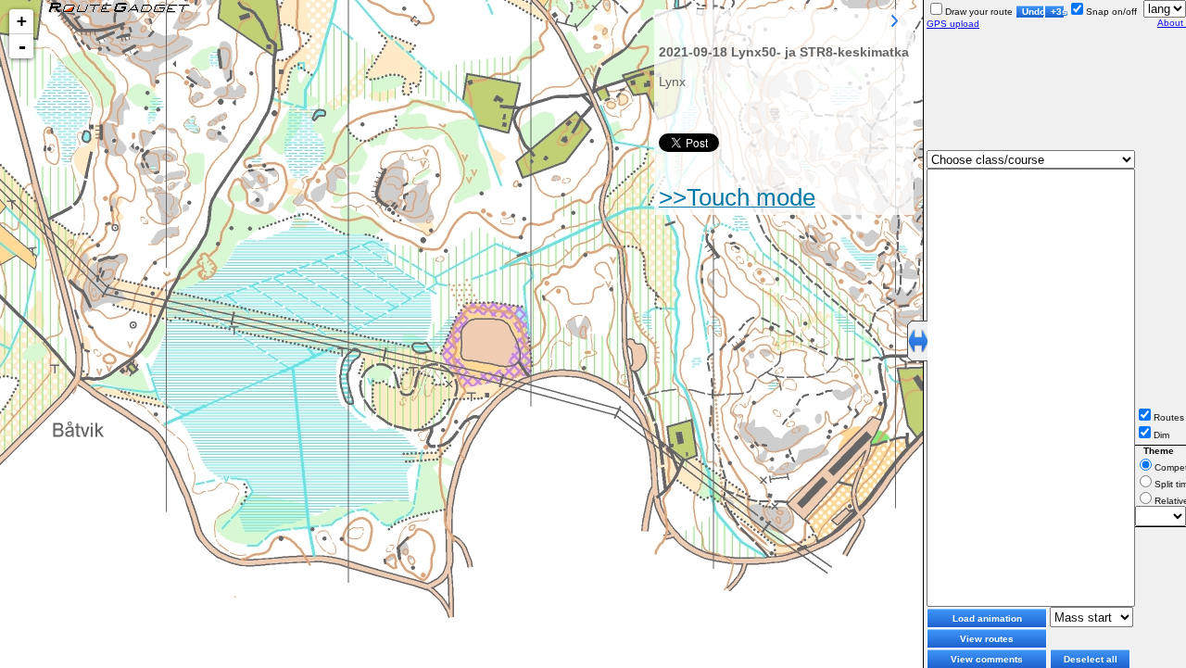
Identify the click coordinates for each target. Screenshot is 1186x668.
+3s (1058, 11)
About (1171, 23)
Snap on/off (1111, 11)
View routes (987, 639)
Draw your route (979, 11)
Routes (1169, 417)
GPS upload (953, 24)
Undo (1033, 11)
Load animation (987, 618)
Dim (1161, 435)
